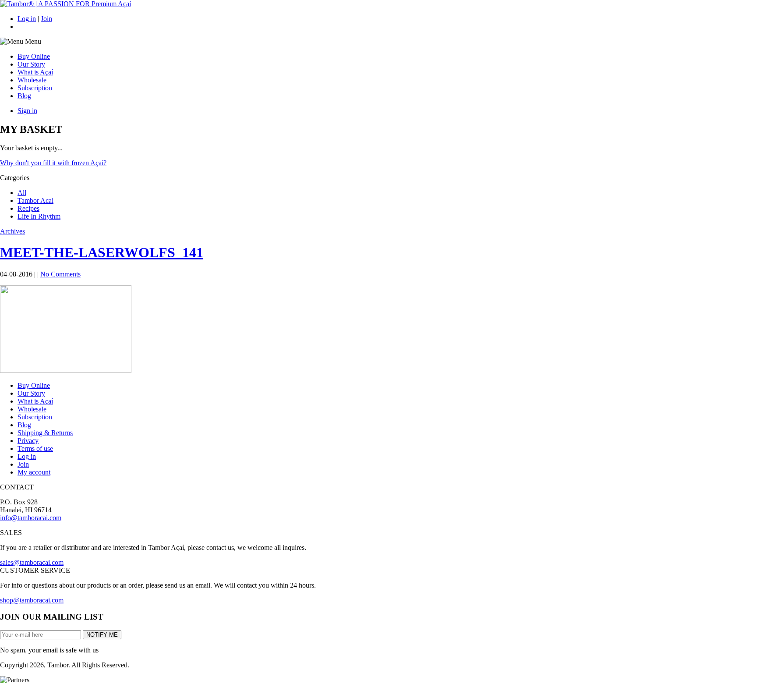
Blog (24, 95)
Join (46, 18)
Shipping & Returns (45, 432)
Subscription (35, 88)
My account (34, 472)
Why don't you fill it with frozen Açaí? (53, 163)
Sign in (27, 110)
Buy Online (34, 56)
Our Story (31, 64)
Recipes (28, 208)
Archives (12, 231)
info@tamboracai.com (30, 517)
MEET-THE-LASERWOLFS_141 (101, 252)
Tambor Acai (35, 200)
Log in (27, 18)
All (22, 192)
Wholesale (32, 80)
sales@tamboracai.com (32, 562)
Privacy (28, 440)
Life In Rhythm (39, 216)
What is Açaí (35, 72)
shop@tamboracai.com (32, 600)
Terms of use (35, 448)
